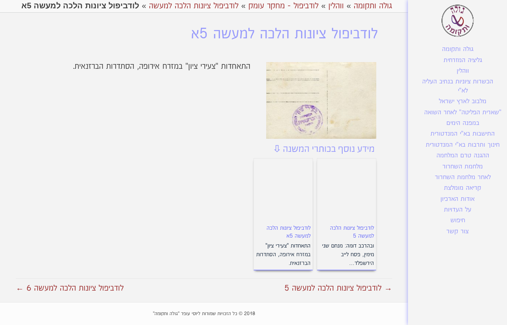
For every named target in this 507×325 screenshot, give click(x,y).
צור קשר (457, 231)
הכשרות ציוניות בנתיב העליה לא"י (457, 86)
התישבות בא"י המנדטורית (463, 133)
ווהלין (463, 71)
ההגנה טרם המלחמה (462, 155)
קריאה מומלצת (462, 188)
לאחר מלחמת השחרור (463, 177)
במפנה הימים (462, 123)
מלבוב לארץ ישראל (462, 101)
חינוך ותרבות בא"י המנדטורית (462, 145)
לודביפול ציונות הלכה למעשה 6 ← (70, 288)
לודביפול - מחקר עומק (283, 6)
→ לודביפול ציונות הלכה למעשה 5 (338, 288)
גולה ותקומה (457, 49)
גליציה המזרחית (463, 60)
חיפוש (457, 220)
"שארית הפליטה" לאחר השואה (462, 112)
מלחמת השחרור (462, 166)
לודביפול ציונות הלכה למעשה (193, 6)
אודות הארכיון (457, 199)
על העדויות (457, 209)
